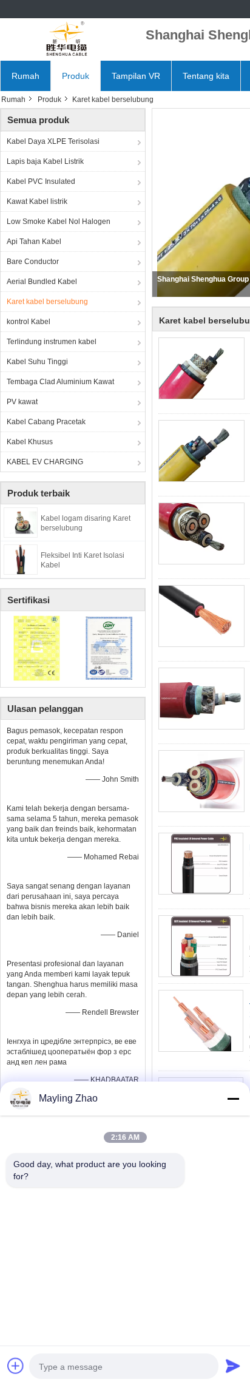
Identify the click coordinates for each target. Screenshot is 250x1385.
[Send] (233, 1365)
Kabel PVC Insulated (41, 181)
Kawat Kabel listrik (37, 201)
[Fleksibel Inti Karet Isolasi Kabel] (20, 559)
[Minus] (233, 1098)
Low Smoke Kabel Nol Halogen (58, 221)
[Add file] (15, 1365)
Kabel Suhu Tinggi (37, 361)
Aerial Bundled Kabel (42, 281)
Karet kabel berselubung (47, 301)
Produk (75, 76)
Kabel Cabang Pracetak (46, 422)
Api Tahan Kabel (34, 241)
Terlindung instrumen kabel (51, 341)
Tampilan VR (136, 76)
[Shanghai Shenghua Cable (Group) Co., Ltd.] (66, 39)
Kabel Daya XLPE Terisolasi (53, 141)
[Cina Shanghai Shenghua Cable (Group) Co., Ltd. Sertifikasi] (37, 647)
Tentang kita (206, 76)
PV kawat (22, 402)
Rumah (25, 76)
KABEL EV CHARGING (45, 462)
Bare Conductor (33, 261)
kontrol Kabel (28, 321)
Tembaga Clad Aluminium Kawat (60, 382)
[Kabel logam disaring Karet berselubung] (20, 522)
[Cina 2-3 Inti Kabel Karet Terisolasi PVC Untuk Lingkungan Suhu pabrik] (200, 946)
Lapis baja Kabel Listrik (45, 161)
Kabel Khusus (30, 442)
